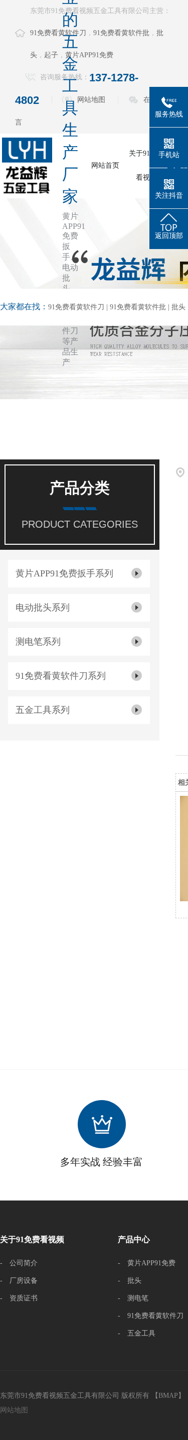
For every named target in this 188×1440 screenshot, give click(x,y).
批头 (178, 307)
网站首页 (105, 165)
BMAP (168, 1395)
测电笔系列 (38, 642)
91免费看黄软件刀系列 (61, 676)
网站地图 (91, 99)
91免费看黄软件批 (121, 33)
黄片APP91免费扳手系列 (64, 573)
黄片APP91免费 (89, 55)
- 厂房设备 (19, 1280)
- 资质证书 (19, 1298)
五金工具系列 (43, 710)
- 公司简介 (19, 1263)
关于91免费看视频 (146, 165)
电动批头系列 (43, 608)
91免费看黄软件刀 (76, 307)
